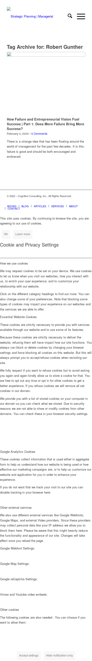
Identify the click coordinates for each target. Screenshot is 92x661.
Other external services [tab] (16, 507)
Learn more (22, 234)
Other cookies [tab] (9, 609)
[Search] (67, 16)
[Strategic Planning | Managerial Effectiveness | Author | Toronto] (38, 16)
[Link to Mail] (81, 201)
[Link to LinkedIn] (74, 201)
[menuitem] (67, 16)
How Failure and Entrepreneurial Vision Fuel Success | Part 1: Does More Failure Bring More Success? (45, 124)
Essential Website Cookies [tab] (18, 317)
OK (6, 234)
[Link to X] (67, 201)
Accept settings (28, 655)
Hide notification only (59, 655)
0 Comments (39, 133)
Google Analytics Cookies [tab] (17, 451)
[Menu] (78, 16)
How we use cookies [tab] (14, 263)
